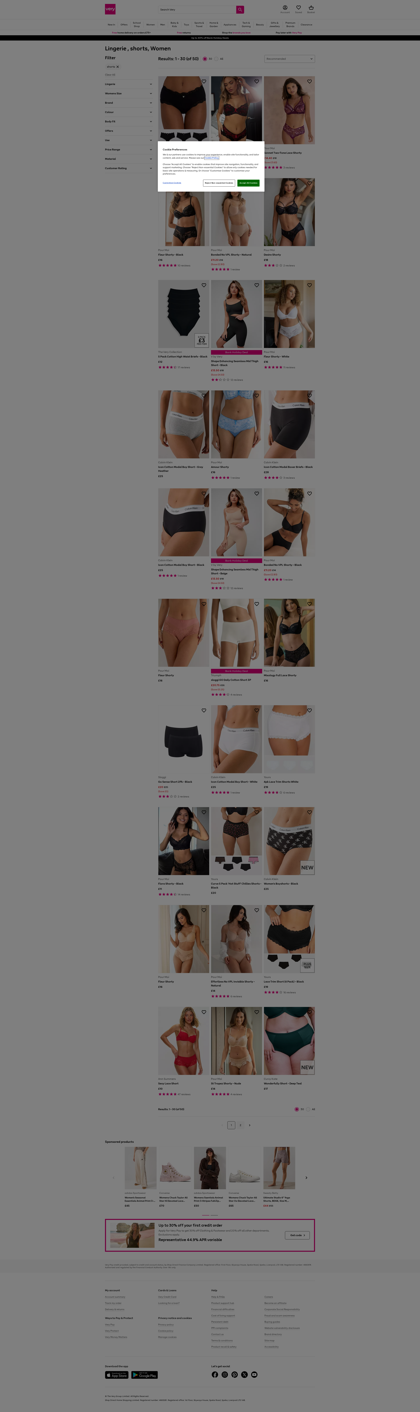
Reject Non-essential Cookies (219, 183)
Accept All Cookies (248, 183)
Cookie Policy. (212, 157)
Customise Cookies (172, 182)
